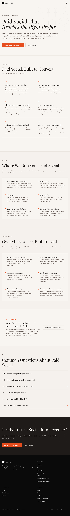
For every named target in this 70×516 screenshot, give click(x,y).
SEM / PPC (40, 470)
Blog (3, 490)
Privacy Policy (41, 501)
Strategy (39, 465)
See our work (29, 445)
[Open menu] (66, 3)
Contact (39, 495)
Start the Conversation (11, 445)
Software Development (43, 481)
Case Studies (5, 493)
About (38, 490)
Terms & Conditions (42, 498)
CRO (38, 476)
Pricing (39, 493)
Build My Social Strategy (12, 45)
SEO (38, 467)
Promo (4, 495)
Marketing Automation (43, 478)
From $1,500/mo (33, 45)
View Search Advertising (52, 327)
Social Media (40, 473)
